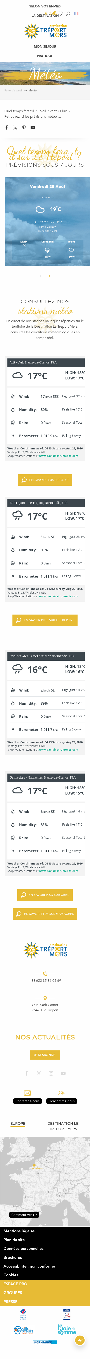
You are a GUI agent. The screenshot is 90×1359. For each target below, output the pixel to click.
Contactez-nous (28, 1101)
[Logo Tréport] (45, 950)
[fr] (76, 13)
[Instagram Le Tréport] (51, 1073)
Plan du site (14, 1240)
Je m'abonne (44, 1055)
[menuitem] (45, 6)
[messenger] (80, 1344)
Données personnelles (23, 1248)
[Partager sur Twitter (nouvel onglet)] (15, 128)
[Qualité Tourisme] (67, 1314)
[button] (68, 13)
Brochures (12, 1257)
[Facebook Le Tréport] (27, 1073)
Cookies (10, 1275)
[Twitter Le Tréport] (39, 1073)
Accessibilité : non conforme (29, 1266)
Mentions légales (19, 1231)
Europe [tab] (17, 1123)
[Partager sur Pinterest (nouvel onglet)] (24, 128)
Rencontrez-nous (62, 1101)
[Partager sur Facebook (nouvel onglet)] (6, 128)
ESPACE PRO (15, 1284)
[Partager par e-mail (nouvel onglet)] (33, 128)
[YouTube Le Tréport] (63, 1073)
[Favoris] (60, 14)
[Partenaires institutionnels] (23, 1314)
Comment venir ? (24, 1214)
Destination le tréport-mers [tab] (63, 1126)
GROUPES (12, 1293)
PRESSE (10, 1302)
